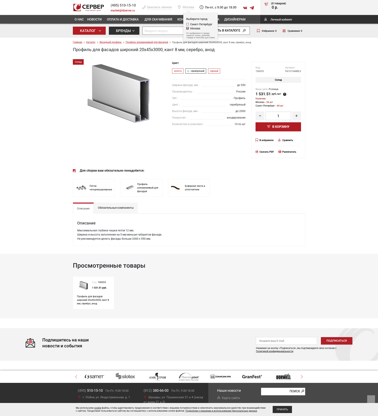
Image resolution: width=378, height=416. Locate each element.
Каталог (88, 30)
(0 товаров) (278, 5)
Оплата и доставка (123, 19)
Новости (94, 19)
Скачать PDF (266, 152)
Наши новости (229, 390)
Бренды (124, 30)
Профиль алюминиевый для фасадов (147, 42)
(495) (90, 390)
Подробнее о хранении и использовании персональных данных (221, 410)
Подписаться (336, 340)
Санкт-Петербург (201, 24)
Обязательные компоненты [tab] (116, 207)
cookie (97, 408)
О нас (79, 19)
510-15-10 (123, 5)
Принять (282, 409)
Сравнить (287, 140)
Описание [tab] (83, 208)
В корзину (280, 127)
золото (178, 71)
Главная (77, 42)
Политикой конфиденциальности (274, 351)
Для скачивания (158, 19)
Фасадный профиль (110, 42)
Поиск (295, 391)
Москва (195, 28)
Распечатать (289, 152)
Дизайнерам (235, 19)
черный (214, 71)
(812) (156, 390)
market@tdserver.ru (123, 10)
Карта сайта (231, 398)
